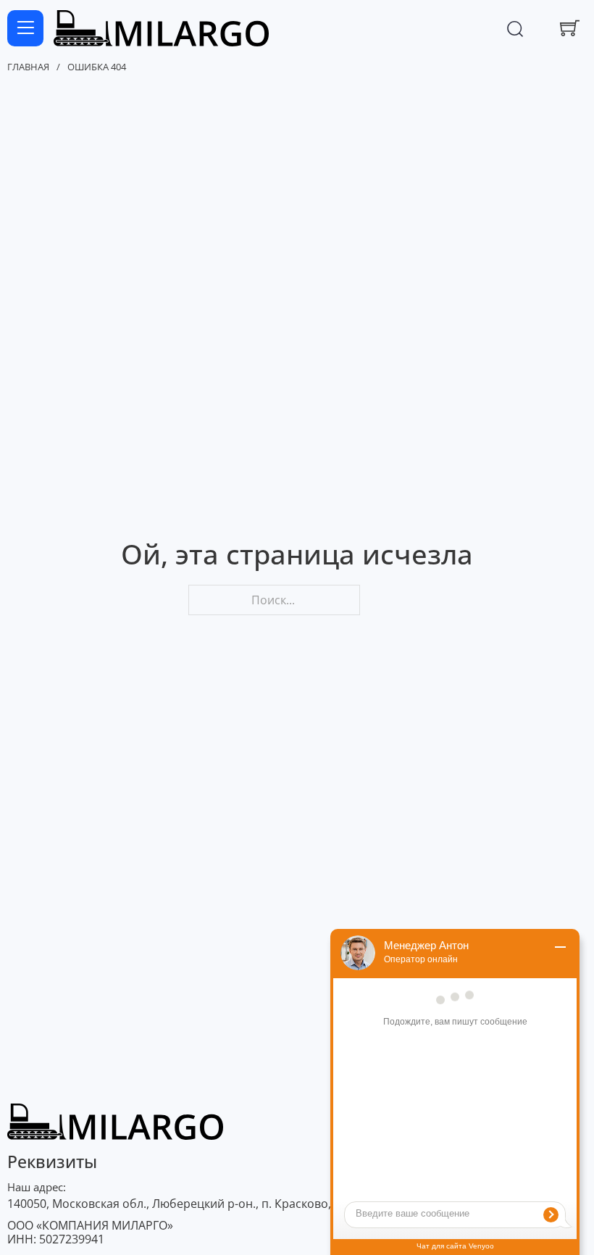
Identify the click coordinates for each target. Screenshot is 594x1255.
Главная (28, 67)
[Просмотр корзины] (570, 28)
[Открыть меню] (25, 28)
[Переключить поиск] (515, 28)
